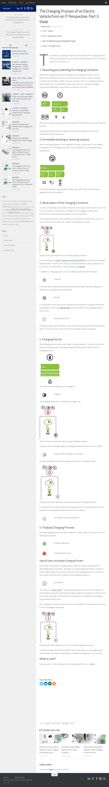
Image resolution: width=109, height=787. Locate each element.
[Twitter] (41, 683)
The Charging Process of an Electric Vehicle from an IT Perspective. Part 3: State (21, 168)
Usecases (4, 224)
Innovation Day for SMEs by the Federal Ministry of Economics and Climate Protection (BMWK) (22, 85)
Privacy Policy (20, 777)
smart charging (15, 221)
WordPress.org (9, 250)
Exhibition (4, 213)
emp (32, 210)
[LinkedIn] (18, 8)
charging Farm (16, 204)
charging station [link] (64, 308)
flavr (19, 78)
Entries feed (8, 240)
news (24, 78)
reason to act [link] (56, 590)
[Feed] (31, 8)
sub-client (30, 221)
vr (14, 224)
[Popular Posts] (26, 45)
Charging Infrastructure (18, 207)
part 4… (93, 664)
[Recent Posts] (10, 45)
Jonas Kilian (46, 27)
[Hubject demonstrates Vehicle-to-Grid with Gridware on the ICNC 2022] (6, 97)
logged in (52, 769)
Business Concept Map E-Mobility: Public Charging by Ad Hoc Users (93, 749)
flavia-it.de (12, 3)
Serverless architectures (20, 54)
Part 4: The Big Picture (51, 46)
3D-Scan (4, 201)
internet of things (6, 216)
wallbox (17, 224)
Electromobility (56, 723)
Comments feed (9, 245)
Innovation (22, 213)
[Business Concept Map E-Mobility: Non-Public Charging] (73, 739)
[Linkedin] (45, 683)
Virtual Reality (10, 224)
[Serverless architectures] (6, 54)
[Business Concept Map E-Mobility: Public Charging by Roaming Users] (50, 739)
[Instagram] (28, 8)
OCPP (71, 723)
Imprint (5, 777)
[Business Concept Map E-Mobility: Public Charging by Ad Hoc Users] (95, 739)
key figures (18, 216)
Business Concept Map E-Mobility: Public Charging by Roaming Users (49, 749)
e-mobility (47, 723)
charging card (9, 204)
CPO (32, 207)
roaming (7, 218)
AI (10, 201)
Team (21, 3)
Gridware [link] (81, 267)
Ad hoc (8, 201)
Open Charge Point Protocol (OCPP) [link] (70, 260)
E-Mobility (15, 62)
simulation (24, 218)
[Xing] (50, 683)
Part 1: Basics (48, 31)
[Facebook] (25, 8)
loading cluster (24, 216)
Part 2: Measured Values (52, 36)
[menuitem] (30, 2)
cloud (24, 51)
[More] (54, 683)
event (14, 78)
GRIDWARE (65, 723)
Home (3, 3)
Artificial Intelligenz (22, 201)
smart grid (23, 221)
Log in (6, 235)
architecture (16, 51)
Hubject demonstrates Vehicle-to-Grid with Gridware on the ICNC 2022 (22, 99)
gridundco (24, 62)
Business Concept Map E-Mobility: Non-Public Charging (71, 749)
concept (29, 207)
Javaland (13, 216)
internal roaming (29, 213)
